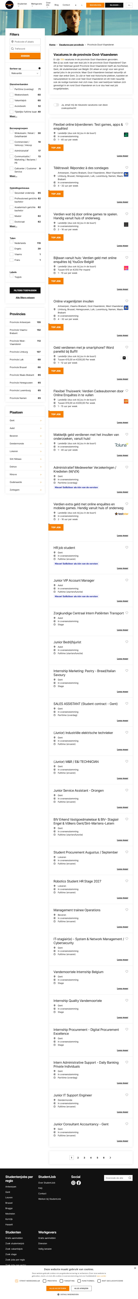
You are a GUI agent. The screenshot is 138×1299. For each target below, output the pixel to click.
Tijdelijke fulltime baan (26, 111)
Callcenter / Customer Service (26, 170)
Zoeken (25, 56)
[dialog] (69, 1282)
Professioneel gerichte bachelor (26, 200)
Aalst (12, 428)
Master (18, 216)
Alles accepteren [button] (57, 1288)
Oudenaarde (16, 482)
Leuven (9, 1197)
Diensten (42, 1243)
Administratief (21, 150)
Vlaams (18, 254)
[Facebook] (79, 1183)
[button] (69, 1294)
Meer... (13, 116)
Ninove (13, 474)
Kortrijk (9, 1219)
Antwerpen (10, 1186)
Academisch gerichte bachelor (25, 209)
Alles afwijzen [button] (81, 1288)
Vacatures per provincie (71, 44)
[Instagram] (74, 1183)
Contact (66, 5)
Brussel (9, 1202)
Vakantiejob (20, 100)
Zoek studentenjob (14, 1243)
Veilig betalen (45, 1248)
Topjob (18, 277)
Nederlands (20, 243)
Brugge (9, 1208)
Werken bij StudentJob (49, 1199)
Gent (12, 420)
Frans (17, 260)
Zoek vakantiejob (14, 1248)
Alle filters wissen (25, 297)
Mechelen (10, 1213)
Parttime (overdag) (24, 89)
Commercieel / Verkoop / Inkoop (23, 143)
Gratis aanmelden (14, 1238)
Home (52, 44)
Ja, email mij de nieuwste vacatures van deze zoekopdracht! (84, 106)
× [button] (135, 1268)
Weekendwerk (22, 94)
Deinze (13, 466)
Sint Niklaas (15, 459)
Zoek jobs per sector (15, 1265)
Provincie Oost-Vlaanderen (100, 44)
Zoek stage (11, 1254)
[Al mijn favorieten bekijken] (76, 5)
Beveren (14, 435)
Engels (18, 248)
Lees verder (101, 1276)
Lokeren (14, 451)
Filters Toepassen (25, 290)
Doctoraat (20, 221)
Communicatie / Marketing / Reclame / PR (26, 159)
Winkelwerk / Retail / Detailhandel (25, 135)
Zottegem (14, 489)
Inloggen (114, 5)
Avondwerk (20, 106)
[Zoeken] (82, 5)
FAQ (40, 1188)
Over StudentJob (46, 1182)
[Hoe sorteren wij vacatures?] (39, 68)
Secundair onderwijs (25, 193)
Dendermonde (17, 443)
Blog (57, 5)
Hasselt (9, 1224)
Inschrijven (95, 5)
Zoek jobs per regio (15, 1259)
